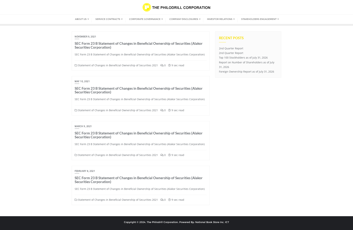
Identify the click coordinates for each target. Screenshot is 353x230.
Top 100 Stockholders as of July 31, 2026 (243, 57)
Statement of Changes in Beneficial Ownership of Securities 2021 (117, 65)
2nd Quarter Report (231, 48)
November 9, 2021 (85, 36)
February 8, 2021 (85, 171)
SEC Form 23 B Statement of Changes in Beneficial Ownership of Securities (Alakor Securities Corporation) (139, 45)
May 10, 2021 (82, 81)
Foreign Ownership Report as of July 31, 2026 (246, 71)
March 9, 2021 (83, 126)
